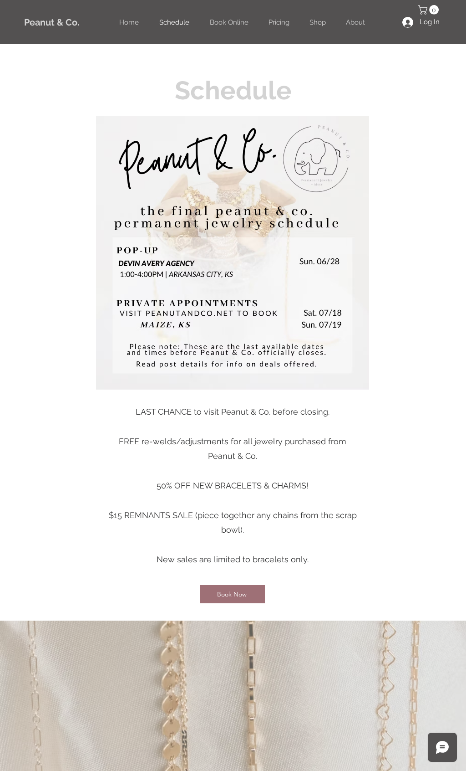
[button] (429, 10)
